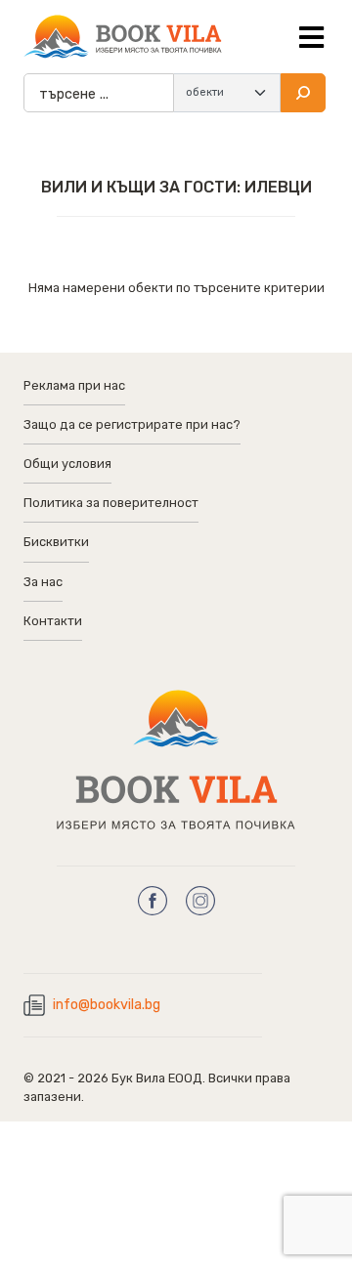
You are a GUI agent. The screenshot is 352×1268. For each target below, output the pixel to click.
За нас (43, 581)
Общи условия (67, 463)
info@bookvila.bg (106, 1004)
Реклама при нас (74, 385)
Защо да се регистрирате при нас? (132, 424)
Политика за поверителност (110, 502)
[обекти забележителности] (227, 92)
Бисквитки (56, 541)
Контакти (52, 620)
